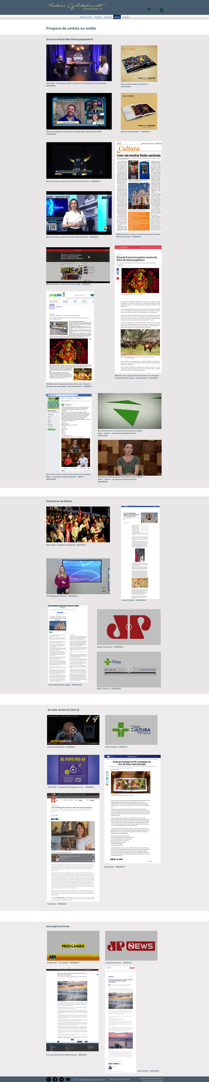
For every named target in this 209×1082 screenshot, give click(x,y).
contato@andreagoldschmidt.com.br (92, 1080)
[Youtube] (68, 1079)
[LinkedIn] (61, 1079)
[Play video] (78, 265)
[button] (162, 9)
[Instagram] (48, 1079)
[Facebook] (55, 1079)
